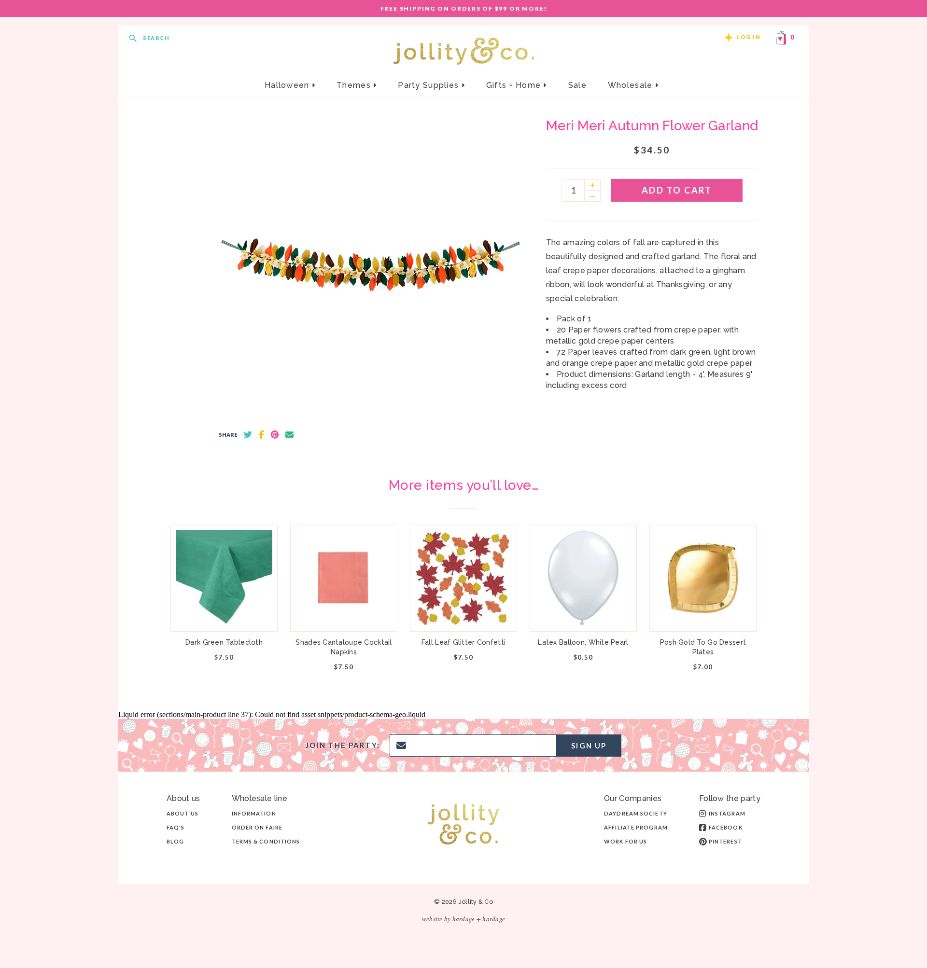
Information (254, 813)
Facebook (726, 827)
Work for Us (625, 841)
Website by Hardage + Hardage (463, 918)
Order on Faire (257, 827)
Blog (175, 841)
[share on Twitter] (248, 434)
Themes (355, 85)
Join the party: (343, 745)
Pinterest (725, 841)
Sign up (588, 745)
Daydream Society (635, 813)
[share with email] (289, 434)
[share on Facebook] (261, 434)
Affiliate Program (636, 827)
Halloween (288, 85)
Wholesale (631, 85)
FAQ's (176, 827)
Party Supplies (429, 85)
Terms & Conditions (266, 841)
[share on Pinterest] (275, 434)
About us (182, 813)
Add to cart (677, 190)
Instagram (727, 813)
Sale (577, 85)
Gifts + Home (515, 85)
